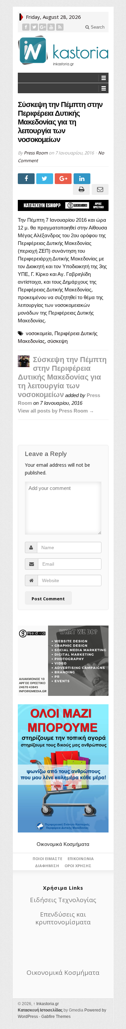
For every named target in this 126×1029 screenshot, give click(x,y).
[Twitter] (34, 27)
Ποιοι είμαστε (47, 858)
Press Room (36, 153)
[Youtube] (51, 27)
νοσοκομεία (39, 333)
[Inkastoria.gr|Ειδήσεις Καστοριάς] (63, 50)
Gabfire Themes (56, 1016)
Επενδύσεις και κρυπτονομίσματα (63, 918)
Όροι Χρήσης (78, 865)
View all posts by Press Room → (56, 411)
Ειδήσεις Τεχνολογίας (63, 899)
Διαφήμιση (47, 865)
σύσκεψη (57, 341)
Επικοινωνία (81, 858)
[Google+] (43, 27)
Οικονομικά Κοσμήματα (63, 844)
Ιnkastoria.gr (46, 1003)
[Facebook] (26, 27)
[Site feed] (60, 27)
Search (96, 27)
